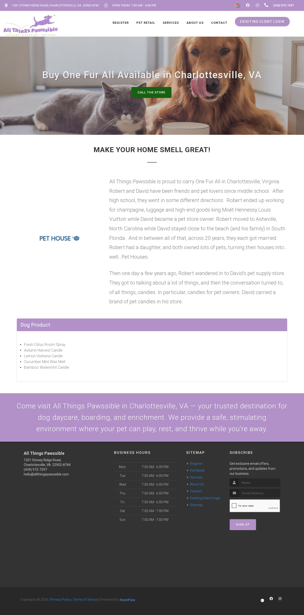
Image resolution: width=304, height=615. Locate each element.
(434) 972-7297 (35, 469)
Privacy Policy (60, 599)
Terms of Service (86, 599)
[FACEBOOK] (247, 5)
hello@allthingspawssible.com (46, 474)
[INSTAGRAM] (257, 5)
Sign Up (243, 524)
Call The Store (151, 92)
